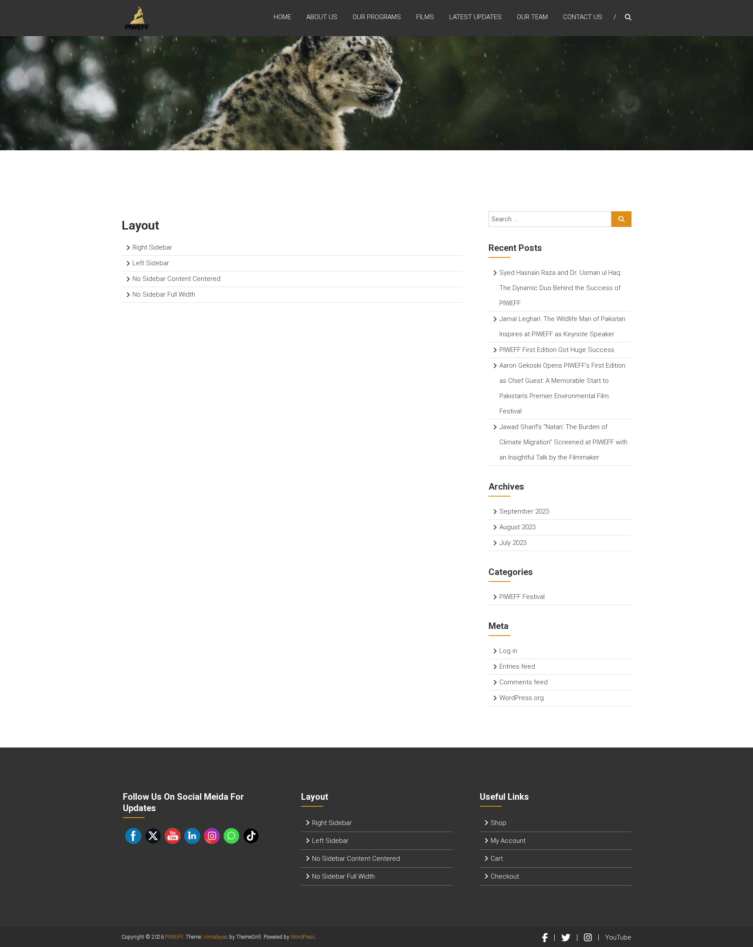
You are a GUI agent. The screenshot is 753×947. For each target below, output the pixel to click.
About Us (321, 17)
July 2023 (512, 543)
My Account (508, 841)
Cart (497, 858)
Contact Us (582, 17)
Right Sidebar (152, 247)
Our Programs (377, 17)
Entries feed (517, 666)
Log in (508, 651)
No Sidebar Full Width (163, 294)
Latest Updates (475, 17)
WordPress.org (521, 698)
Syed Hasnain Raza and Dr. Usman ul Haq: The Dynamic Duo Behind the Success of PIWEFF (560, 288)
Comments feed (523, 682)
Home (282, 17)
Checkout (505, 876)
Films (425, 17)
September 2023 (524, 511)
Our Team (532, 17)
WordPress (303, 937)
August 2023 (517, 527)
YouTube (618, 937)
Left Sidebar (150, 263)
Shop (498, 823)
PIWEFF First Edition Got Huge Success (556, 350)
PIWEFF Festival (522, 597)
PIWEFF (174, 937)
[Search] (621, 219)
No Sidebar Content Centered (176, 279)
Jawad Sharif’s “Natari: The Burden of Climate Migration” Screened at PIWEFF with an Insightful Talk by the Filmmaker (563, 442)
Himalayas (216, 937)
